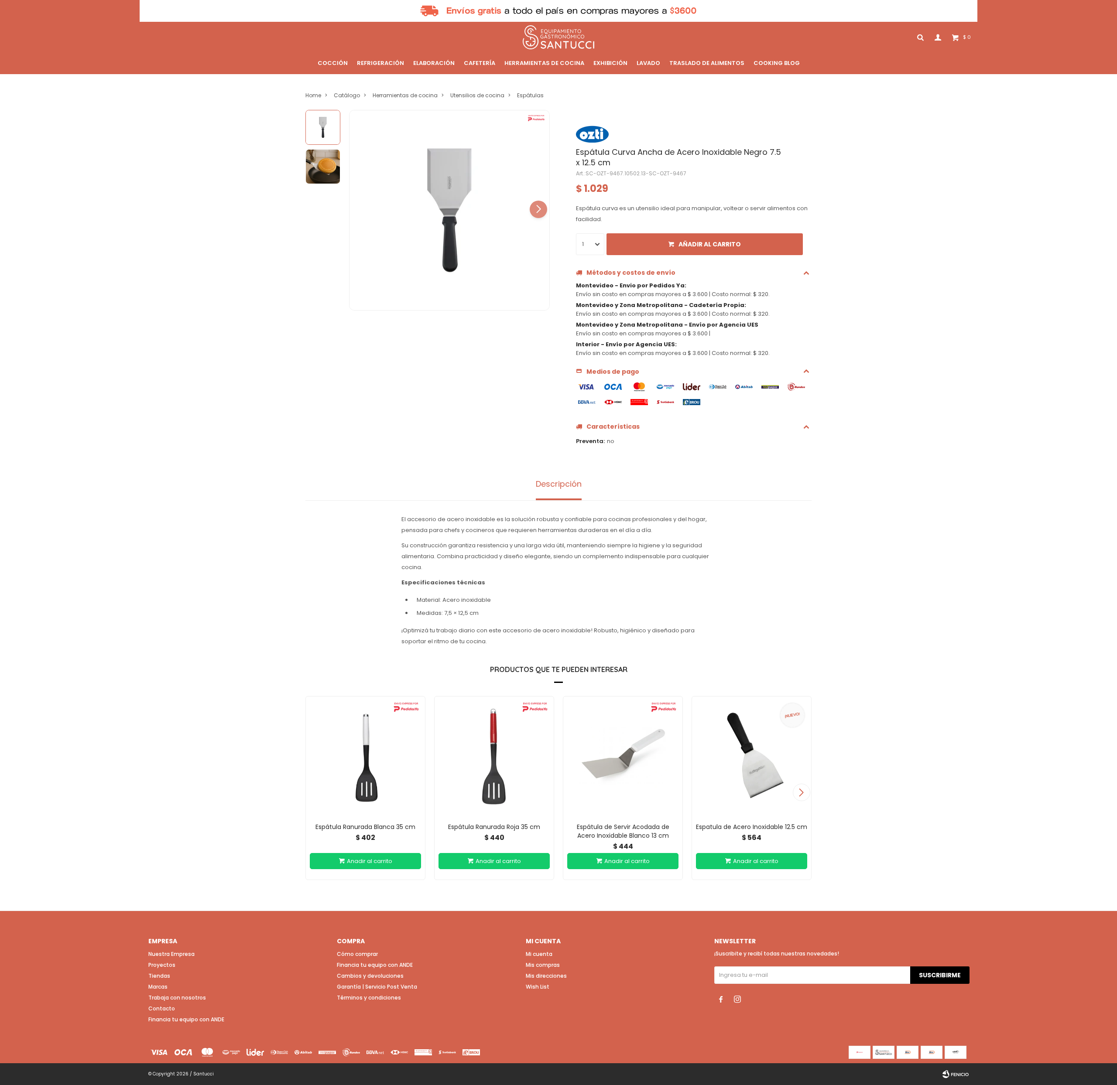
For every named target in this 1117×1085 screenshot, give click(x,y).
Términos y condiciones (369, 997)
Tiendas (159, 975)
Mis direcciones (546, 975)
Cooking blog (777, 63)
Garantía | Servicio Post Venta (377, 986)
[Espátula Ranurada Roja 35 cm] (494, 756)
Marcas (158, 986)
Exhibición (610, 63)
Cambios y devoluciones (370, 975)
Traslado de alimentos (706, 63)
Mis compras (543, 965)
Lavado (648, 63)
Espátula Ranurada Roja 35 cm (494, 826)
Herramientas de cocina (544, 63)
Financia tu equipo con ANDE (186, 1019)
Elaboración (434, 63)
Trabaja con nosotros (177, 997)
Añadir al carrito (709, 244)
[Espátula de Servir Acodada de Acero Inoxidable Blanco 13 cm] (623, 756)
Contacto (161, 1008)
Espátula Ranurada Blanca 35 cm (365, 826)
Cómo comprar (357, 954)
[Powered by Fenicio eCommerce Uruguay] (955, 1074)
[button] (538, 209)
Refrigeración (380, 63)
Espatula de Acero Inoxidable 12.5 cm (751, 826)
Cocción (333, 63)
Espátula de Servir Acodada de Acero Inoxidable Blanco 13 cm (623, 831)
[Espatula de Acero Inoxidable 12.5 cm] (752, 756)
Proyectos (161, 965)
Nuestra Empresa (171, 954)
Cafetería (479, 63)
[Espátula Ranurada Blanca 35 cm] (365, 756)
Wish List (537, 986)
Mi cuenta (539, 954)
